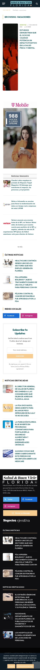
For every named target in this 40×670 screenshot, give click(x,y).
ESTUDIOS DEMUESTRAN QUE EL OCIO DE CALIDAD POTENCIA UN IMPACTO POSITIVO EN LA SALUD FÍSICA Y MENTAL (28, 39)
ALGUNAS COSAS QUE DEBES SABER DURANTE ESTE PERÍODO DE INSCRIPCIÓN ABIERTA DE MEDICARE (26, 456)
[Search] (36, 3)
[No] (37, 661)
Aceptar (11, 666)
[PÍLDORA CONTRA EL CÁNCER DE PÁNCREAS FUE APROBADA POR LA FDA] (8, 296)
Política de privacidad (25, 666)
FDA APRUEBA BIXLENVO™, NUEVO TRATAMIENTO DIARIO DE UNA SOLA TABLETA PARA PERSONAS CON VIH (26, 282)
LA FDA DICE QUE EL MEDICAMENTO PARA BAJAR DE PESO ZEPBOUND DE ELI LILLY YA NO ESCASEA (25, 410)
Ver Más (20, 247)
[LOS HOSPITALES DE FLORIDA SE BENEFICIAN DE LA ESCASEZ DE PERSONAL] (8, 635)
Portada (15, 10)
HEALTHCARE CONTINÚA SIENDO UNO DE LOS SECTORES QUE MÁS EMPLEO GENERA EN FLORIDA (26, 266)
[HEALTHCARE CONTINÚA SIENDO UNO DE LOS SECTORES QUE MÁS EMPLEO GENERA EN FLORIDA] (8, 263)
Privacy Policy (24, 366)
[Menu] (3, 3)
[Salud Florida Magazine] (21, 3)
